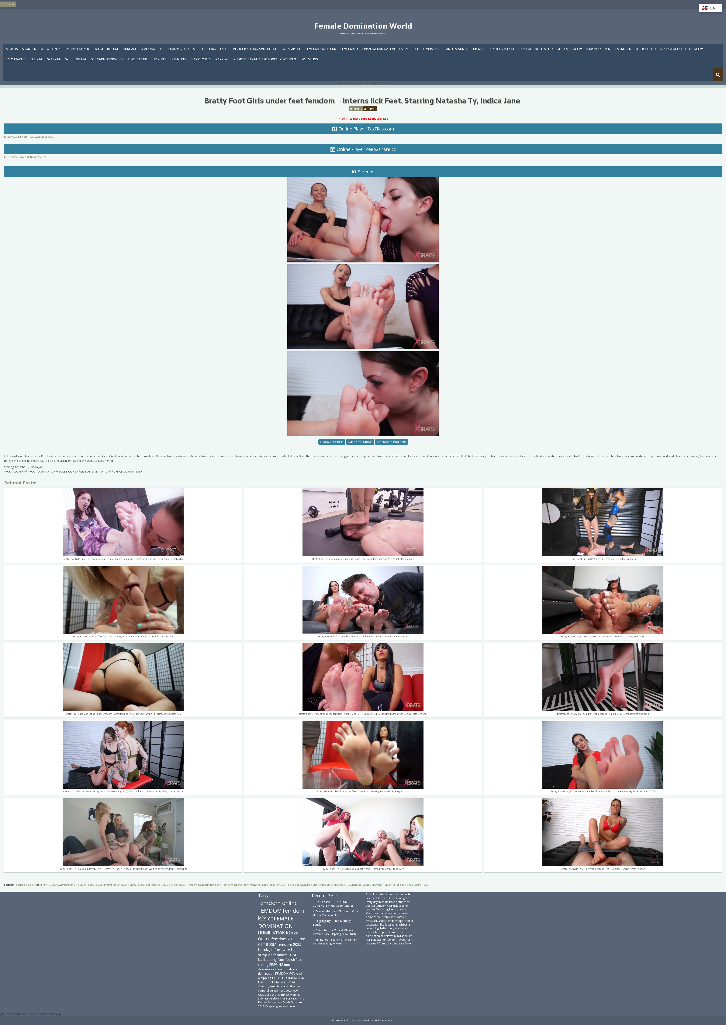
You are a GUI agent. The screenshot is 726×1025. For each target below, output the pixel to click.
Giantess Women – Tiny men (464, 48)
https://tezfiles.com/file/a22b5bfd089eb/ (28, 136)
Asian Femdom (32, 48)
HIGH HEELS (266, 982)
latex (280, 969)
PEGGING (276, 964)
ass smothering (287, 1006)
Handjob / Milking (502, 48)
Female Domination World (363, 26)
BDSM (99, 48)
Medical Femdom (569, 48)
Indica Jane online (316, 884)
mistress (291, 969)
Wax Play (222, 59)
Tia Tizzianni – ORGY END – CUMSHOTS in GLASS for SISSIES (333, 903)
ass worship (292, 994)
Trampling (178, 59)
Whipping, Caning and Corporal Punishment (265, 59)
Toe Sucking (415, 884)
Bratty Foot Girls (70, 884)
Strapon (294, 986)
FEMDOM (165, 884)
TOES (425, 884)
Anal (299, 973)
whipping (264, 978)
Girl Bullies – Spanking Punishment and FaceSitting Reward (335, 941)
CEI (162, 48)
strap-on (265, 954)
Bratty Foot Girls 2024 (91, 884)
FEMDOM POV (285, 973)
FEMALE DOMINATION (276, 922)
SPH (68, 59)
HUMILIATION (271, 933)
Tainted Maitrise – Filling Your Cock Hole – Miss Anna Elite (335, 913)
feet (157, 884)
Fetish (286, 1002)
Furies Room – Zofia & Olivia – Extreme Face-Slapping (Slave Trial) (334, 932)
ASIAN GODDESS (51, 884)
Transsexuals (200, 59)
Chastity (263, 986)
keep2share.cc (279, 986)
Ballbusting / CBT (77, 48)
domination (266, 973)
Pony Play (593, 48)
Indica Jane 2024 (277, 884)
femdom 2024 (179, 884)
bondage (265, 949)
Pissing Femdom (626, 48)
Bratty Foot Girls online (142, 884)
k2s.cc (292, 933)
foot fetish (286, 959)
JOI (266, 1006)
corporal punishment (271, 990)
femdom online (213, 884)
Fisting (404, 48)
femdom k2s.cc (196, 884)
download (291, 990)
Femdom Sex (349, 48)
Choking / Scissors (181, 48)
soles (405, 884)
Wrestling (310, 59)
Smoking (37, 59)
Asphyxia (53, 48)
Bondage (130, 48)
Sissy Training (16, 59)
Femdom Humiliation (320, 48)
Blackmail (148, 48)
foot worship (248, 884)
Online (264, 938)
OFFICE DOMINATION (376, 884)
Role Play (649, 48)
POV (608, 48)
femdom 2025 (289, 944)
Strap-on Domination (107, 59)
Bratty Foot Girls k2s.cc (116, 884)
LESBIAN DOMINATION (339, 884)
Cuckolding (207, 48)
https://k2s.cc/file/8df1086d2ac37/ (25, 157)
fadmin (372, 108)
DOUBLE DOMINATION (288, 978)
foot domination (231, 884)
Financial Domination (378, 48)
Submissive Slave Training (274, 998)
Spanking (54, 59)
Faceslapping (291, 48)
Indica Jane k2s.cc (297, 884)
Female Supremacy (270, 1002)
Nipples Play (544, 48)
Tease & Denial (138, 59)
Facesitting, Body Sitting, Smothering (248, 48)
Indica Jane (262, 884)
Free (301, 938)
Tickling (159, 59)
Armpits (12, 48)
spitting (273, 1006)
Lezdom (525, 48)
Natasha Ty (358, 884)
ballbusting (267, 959)
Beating (113, 48)
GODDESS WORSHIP (271, 994)
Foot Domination (426, 48)
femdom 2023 (284, 938)
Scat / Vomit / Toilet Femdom (681, 48)
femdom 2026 (285, 982)
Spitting (81, 59)
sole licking (395, 884)
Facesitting (297, 998)
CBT (261, 944)
